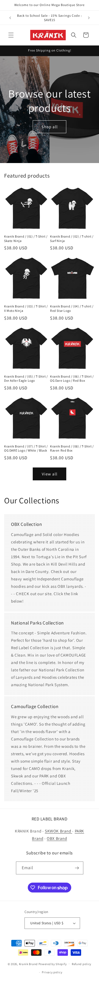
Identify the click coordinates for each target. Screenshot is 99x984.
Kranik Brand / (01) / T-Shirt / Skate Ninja (26, 238)
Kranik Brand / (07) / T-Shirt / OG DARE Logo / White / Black (26, 448)
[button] (11, 35)
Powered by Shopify (52, 964)
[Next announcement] (89, 18)
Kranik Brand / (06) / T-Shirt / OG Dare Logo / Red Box (72, 378)
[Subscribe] (77, 868)
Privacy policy (52, 972)
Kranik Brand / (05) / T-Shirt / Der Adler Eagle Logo (26, 378)
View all (49, 474)
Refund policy (81, 964)
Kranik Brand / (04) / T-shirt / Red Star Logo (72, 308)
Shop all (50, 126)
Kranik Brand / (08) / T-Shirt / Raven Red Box (72, 448)
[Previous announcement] (10, 18)
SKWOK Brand (58, 831)
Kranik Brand (28, 964)
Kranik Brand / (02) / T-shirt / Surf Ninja (72, 238)
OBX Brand (57, 838)
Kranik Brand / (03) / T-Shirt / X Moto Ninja (26, 308)
